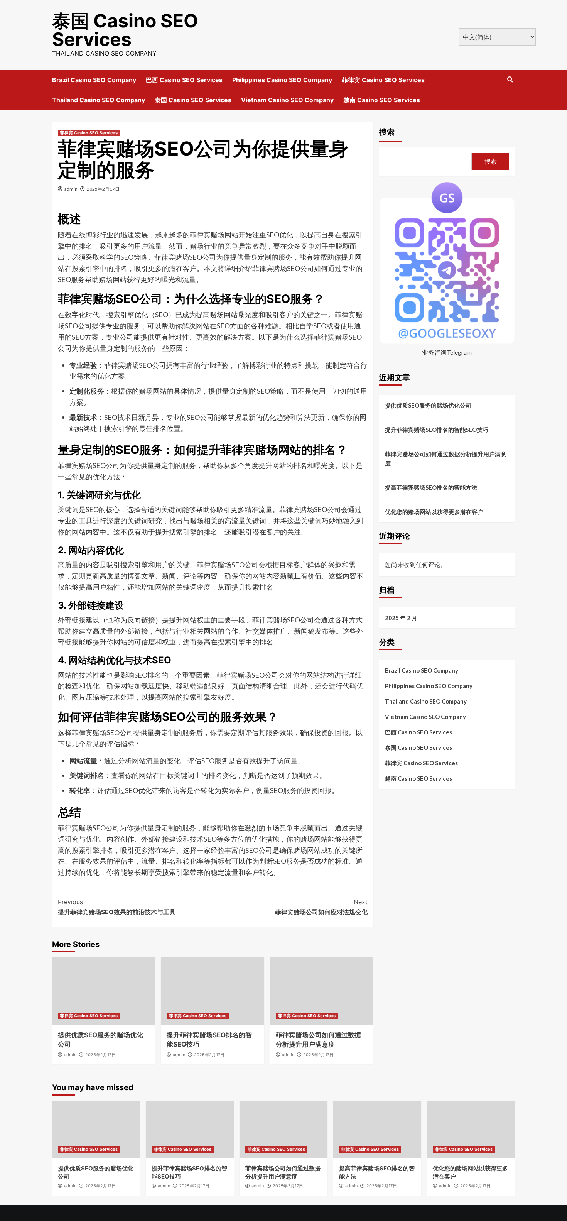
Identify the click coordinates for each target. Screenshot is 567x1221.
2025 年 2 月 (401, 617)
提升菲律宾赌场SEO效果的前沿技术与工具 (117, 907)
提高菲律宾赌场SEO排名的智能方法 (431, 487)
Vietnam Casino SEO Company (287, 100)
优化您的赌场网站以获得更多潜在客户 (434, 511)
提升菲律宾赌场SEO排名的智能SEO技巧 (436, 429)
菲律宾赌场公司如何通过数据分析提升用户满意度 (445, 458)
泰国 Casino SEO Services (125, 30)
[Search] (510, 79)
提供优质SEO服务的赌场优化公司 (428, 405)
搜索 (387, 132)
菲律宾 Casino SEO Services (383, 80)
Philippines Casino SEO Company (282, 80)
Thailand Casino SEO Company (98, 100)
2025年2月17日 (103, 189)
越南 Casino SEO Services (381, 100)
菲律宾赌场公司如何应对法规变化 (321, 907)
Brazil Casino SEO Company (94, 80)
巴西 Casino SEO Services (184, 80)
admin (71, 189)
